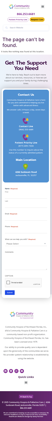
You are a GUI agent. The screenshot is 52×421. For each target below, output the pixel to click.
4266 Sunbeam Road (26, 172)
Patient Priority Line (26, 142)
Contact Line (26, 126)
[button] (43, 7)
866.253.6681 (26, 14)
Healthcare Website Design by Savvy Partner (26, 416)
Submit (10, 292)
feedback (14, 415)
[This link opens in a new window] (26, 167)
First (6, 192)
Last (6, 201)
